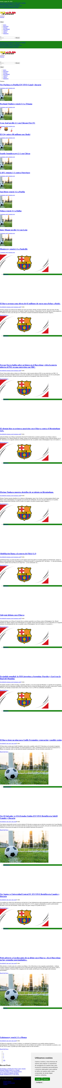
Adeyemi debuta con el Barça (12, 615)
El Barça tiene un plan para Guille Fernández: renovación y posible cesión (31, 740)
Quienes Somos (7, 1081)
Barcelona (5, 26)
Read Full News (4, 315)
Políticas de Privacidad (9, 1083)
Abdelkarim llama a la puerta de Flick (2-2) (18, 554)
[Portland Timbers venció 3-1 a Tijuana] (6, 100)
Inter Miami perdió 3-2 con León (13, 230)
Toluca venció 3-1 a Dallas (11, 211)
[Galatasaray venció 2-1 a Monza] (24, 1005)
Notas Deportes (7, 786)
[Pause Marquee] (0, 254)
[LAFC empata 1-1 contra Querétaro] (6, 169)
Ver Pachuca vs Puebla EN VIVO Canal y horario (13, 3)
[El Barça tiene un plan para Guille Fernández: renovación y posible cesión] (24, 708)
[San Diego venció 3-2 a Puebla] (6, 188)
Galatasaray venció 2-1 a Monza (13, 1037)
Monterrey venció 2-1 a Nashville (14, 249)
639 (4, 1060)
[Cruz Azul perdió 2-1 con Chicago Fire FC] (6, 119)
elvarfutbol (2, 307)
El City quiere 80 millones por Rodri (9, 7)
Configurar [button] (39, 1082)
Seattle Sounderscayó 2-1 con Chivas (15, 153)
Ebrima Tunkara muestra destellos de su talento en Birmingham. (27, 492)
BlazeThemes (17, 1078)
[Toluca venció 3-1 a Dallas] (6, 207)
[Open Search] (0, 36)
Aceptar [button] (38, 1079)
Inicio (4, 25)
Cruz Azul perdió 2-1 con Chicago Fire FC (11, 5)
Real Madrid (6, 29)
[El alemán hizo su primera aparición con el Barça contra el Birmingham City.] (24, 396)
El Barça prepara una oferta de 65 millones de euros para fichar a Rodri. (30, 304)
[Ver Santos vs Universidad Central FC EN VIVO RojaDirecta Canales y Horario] (24, 862)
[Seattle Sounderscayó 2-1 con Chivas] (6, 150)
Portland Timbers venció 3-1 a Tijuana (9, 4)
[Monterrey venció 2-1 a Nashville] (6, 245)
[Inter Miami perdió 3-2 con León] (6, 226)
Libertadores (6, 865)
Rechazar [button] (46, 1079)
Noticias (5, 27)
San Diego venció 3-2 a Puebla (12, 192)
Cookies (5, 1084)
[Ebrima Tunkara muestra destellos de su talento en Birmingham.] (24, 460)
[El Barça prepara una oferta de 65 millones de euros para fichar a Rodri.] (24, 271)
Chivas (5, 32)
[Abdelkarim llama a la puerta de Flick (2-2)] (24, 521)
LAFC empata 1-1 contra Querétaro (15, 173)
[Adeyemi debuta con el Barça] (24, 583)
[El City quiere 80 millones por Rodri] (6, 131)
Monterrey (6, 33)
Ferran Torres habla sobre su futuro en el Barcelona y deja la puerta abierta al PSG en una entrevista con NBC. (28, 366)
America (5, 30)
